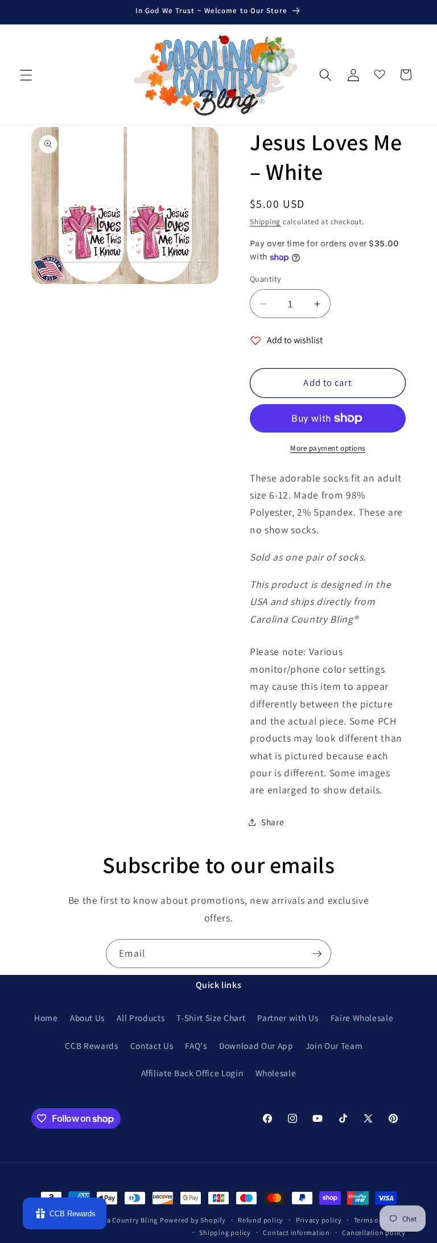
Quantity (266, 278)
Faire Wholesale (362, 1017)
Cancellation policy (374, 1232)
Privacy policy (319, 1220)
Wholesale (275, 1073)
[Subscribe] (317, 954)
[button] (26, 74)
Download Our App (256, 1045)
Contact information (296, 1232)
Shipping (265, 222)
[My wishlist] (379, 71)
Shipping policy (225, 1232)
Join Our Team (334, 1045)
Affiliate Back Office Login (192, 1073)
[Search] (325, 74)
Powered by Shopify (193, 1220)
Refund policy (260, 1220)
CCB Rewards (91, 1045)
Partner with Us (287, 1017)
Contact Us (152, 1045)
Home (46, 1017)
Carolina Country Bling (120, 1220)
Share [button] (272, 822)
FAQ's (196, 1045)
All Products (140, 1017)
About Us (87, 1017)
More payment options (327, 448)
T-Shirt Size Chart (210, 1017)
